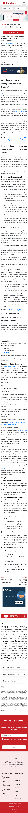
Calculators (18, 795)
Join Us (17, 788)
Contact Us (18, 799)
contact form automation (20, 111)
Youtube (7, 794)
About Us (17, 780)
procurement (10, 171)
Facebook (7, 777)
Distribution (6, 352)
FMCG (9, 288)
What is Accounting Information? (17, 310)
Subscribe (14, 747)
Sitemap (14, 811)
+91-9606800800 (14, 768)
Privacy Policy (14, 809)
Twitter (7, 781)
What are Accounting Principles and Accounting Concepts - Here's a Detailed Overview (14, 140)
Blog (16, 791)
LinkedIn (7, 789)
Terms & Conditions (14, 806)
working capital (23, 430)
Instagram (7, 785)
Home (17, 777)
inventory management (9, 43)
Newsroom (18, 784)
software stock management (8, 93)
